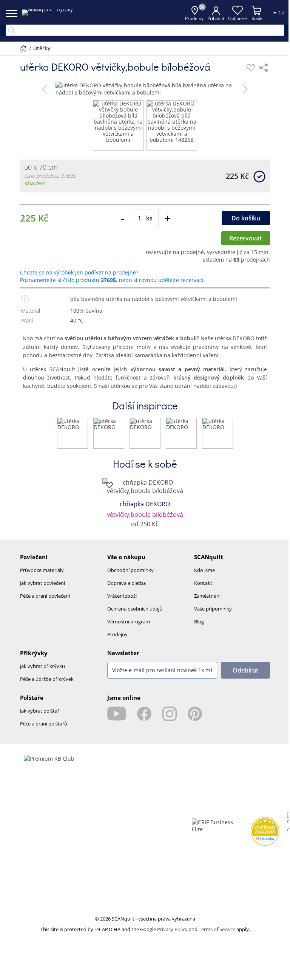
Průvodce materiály (42, 570)
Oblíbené (237, 18)
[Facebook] (144, 714)
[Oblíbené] (251, 68)
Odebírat (245, 670)
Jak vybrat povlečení (42, 583)
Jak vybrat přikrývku (42, 666)
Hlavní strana (23, 48)
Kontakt (203, 583)
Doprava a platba (126, 583)
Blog (199, 621)
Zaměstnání (207, 595)
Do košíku (245, 218)
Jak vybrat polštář (39, 710)
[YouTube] (116, 714)
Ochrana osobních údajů (134, 608)
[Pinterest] (195, 714)
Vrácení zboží (122, 595)
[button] (45, 89)
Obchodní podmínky (130, 570)
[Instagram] (169, 714)
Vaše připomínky (213, 608)
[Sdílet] (263, 67)
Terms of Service (217, 929)
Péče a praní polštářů (43, 723)
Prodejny (117, 634)
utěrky (42, 48)
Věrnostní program (128, 621)
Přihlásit (215, 18)
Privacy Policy (172, 929)
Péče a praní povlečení (45, 595)
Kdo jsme (204, 570)
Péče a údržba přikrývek (47, 679)
